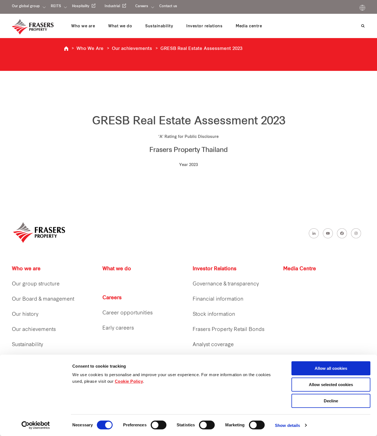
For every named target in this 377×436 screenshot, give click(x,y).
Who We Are (89, 49)
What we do (116, 269)
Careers (141, 6)
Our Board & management (43, 299)
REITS (56, 6)
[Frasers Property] (39, 232)
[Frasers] (33, 26)
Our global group (26, 6)
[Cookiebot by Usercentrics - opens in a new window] (36, 425)
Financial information (218, 299)
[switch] (158, 425)
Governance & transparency (226, 284)
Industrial (112, 6)
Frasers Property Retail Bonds (228, 329)
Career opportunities (127, 313)
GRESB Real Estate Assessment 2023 (201, 49)
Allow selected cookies (331, 384)
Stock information (214, 314)
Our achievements (132, 49)
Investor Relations (215, 269)
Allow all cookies (331, 368)
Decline (331, 400)
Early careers (118, 328)
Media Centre (299, 269)
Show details (287, 425)
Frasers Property (66, 48)
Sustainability (27, 344)
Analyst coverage (213, 344)
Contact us (168, 6)
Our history (25, 314)
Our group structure (36, 284)
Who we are (26, 269)
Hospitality (80, 6)
